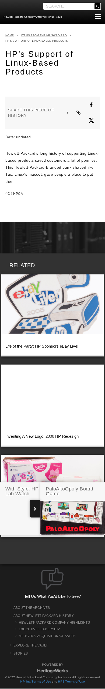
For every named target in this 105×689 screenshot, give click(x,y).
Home (9, 35)
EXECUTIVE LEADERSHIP (39, 629)
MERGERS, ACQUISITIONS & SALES (47, 636)
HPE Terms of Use (71, 681)
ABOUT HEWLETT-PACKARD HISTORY (43, 616)
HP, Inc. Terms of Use (35, 681)
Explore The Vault (30, 645)
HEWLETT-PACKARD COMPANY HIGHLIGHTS (54, 622)
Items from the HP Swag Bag (44, 35)
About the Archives (31, 608)
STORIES (20, 653)
